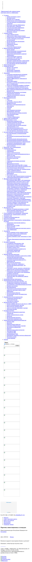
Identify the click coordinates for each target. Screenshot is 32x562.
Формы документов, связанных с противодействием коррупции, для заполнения (16, 265)
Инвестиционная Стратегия (14, 56)
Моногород (10, 80)
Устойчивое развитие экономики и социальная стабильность (16, 76)
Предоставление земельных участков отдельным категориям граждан (16, 211)
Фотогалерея (7, 521)
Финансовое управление (13, 70)
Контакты (9, 253)
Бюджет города (11, 69)
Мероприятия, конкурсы (13, 111)
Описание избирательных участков (16, 325)
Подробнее (3, 531)
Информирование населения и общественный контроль (19, 200)
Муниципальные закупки (10, 302)
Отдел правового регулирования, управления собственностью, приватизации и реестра (16, 213)
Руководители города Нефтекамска (16, 20)
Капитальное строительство (21, 183)
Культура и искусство (12, 158)
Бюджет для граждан (12, 67)
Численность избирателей (14, 327)
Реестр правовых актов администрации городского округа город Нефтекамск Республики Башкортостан (17, 234)
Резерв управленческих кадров (15, 314)
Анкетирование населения (14, 123)
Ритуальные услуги (12, 174)
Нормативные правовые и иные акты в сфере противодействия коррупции (19, 256)
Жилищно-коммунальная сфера (12, 178)
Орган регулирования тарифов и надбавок (18, 85)
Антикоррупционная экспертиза (15, 258)
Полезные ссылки (11, 336)
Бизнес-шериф (10, 49)
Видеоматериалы (11, 287)
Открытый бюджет (9, 66)
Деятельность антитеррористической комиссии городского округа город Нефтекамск (16, 290)
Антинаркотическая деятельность (13, 279)
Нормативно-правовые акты (14, 121)
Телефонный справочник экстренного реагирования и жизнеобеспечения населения (19, 284)
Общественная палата (9, 64)
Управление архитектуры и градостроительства (14, 299)
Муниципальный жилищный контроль (17, 140)
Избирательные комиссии (14, 324)
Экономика (7, 73)
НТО (8, 99)
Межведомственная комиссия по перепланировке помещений (19, 193)
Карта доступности (9, 520)
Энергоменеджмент (12, 81)
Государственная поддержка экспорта (17, 112)
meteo (8, 512)
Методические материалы (14, 262)
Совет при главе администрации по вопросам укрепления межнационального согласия (19, 176)
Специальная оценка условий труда (16, 248)
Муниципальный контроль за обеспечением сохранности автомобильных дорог (18, 142)
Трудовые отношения (9, 242)
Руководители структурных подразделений (18, 37)
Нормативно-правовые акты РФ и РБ (17, 281)
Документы (7, 231)
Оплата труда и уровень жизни (15, 244)
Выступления (10, 45)
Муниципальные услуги (10, 119)
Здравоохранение (11, 150)
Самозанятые (10, 115)
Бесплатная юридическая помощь (16, 30)
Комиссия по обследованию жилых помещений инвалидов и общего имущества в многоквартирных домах (19, 190)
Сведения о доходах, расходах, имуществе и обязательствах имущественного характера (18, 268)
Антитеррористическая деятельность (13, 280)
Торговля (9, 107)
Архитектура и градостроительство (13, 297)
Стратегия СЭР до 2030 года (14, 58)
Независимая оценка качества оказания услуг (19, 166)
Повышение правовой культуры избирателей (19, 335)
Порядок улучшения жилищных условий (18, 209)
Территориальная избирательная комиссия (15, 320)
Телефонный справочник (13, 29)
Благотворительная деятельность (15, 167)
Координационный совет (13, 59)
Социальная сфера (8, 148)
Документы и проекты (13, 301)
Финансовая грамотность (13, 71)
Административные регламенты (15, 122)
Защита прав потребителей (11, 118)
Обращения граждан (12, 44)
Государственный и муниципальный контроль (16, 132)
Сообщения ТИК (11, 332)
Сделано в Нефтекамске (13, 117)
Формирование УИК (12, 334)
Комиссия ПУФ (11, 227)
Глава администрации (12, 34)
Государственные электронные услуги (17, 130)
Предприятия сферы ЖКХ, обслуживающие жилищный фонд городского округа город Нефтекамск (18, 181)
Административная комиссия (11, 217)
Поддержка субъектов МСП (14, 101)
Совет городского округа (10, 519)
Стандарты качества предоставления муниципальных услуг (16, 126)
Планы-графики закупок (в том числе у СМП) (19, 303)
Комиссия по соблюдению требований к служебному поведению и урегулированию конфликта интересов (18, 272)
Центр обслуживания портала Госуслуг (17, 129)
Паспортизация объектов (13, 292)
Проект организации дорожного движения (17, 187)
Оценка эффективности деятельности (17, 78)
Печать (12, 537)
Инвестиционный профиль (14, 52)
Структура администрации (14, 47)
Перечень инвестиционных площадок (17, 62)
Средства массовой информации (15, 27)
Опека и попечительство (13, 152)
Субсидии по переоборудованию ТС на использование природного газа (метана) (18, 87)
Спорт (8, 159)
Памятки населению (12, 286)
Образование (10, 151)
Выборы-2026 (10, 321)
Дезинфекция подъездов (16, 187)
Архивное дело (8, 216)
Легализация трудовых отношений (16, 246)
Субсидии (9, 100)
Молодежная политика (13, 163)
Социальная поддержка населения (16, 161)
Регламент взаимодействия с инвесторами (18, 60)
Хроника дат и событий (13, 19)
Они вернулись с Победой (14, 26)
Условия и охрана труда (13, 247)
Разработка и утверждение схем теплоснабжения (15, 196)
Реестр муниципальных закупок (15, 305)
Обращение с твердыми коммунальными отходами (16, 198)
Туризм (9, 108)
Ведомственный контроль (14, 317)
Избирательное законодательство (15, 330)
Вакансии (9, 316)
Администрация (8, 33)
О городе (6, 15)
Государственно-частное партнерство (17, 63)
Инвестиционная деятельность (12, 48)
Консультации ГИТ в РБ (13, 251)
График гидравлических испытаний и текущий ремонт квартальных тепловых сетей (18, 205)
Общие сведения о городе (14, 16)
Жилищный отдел (8, 207)
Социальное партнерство (13, 250)
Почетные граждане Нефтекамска (16, 25)
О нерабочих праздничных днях (15, 243)
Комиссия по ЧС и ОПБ (13, 225)
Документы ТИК (11, 331)
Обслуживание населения (14, 110)
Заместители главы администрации (16, 36)
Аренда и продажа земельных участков (17, 308)
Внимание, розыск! (12, 31)
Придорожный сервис (13, 114)
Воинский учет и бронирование (12, 147)
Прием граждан (11, 42)
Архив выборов (11, 338)
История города (11, 18)
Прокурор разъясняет (9, 218)
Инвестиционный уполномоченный (16, 51)
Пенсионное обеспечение (13, 156)
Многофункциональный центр (15, 128)
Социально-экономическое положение (17, 74)
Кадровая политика (9, 310)
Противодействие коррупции (11, 254)
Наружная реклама (12, 309)
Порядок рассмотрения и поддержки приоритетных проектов (16, 93)
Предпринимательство (10, 97)
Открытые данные (9, 524)
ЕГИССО (9, 162)
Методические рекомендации (14, 306)
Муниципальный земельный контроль (17, 139)
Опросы (6, 339)
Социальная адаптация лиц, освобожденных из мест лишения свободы (18, 170)
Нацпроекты (7, 523)
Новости (9, 328)
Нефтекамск (8, 502)
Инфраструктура (11, 103)
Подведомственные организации (15, 41)
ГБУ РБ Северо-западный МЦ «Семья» (17, 165)
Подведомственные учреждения (15, 275)
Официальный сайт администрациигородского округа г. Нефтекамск (10, 12)
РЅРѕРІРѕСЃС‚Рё (20, 515)
